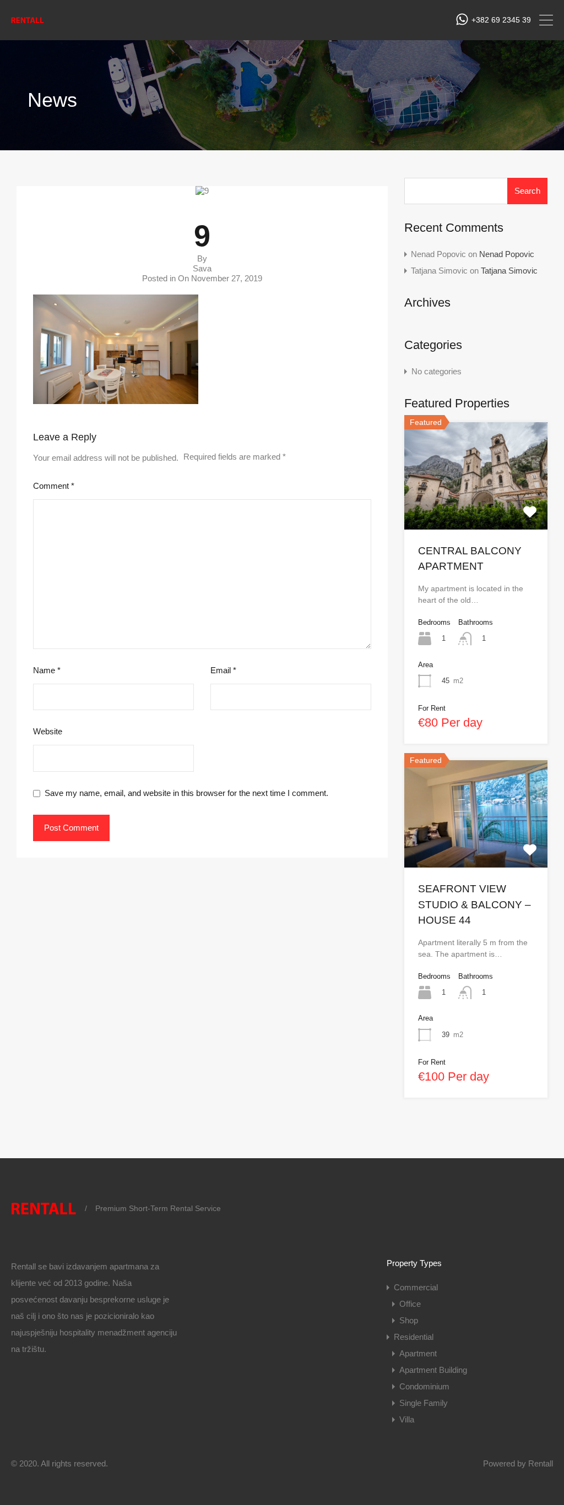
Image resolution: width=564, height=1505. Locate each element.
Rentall (540, 1463)
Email (223, 670)
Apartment (418, 1353)
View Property (476, 507)
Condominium (424, 1386)
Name (47, 670)
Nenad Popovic (506, 254)
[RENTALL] (27, 23)
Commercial (416, 1287)
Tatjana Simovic (509, 270)
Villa (406, 1419)
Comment (53, 485)
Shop (408, 1320)
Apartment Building (433, 1370)
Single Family (423, 1403)
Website (47, 731)
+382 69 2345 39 (501, 19)
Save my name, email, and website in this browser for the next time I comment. (186, 793)
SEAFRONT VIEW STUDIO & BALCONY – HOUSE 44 (474, 904)
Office (410, 1303)
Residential (413, 1337)
